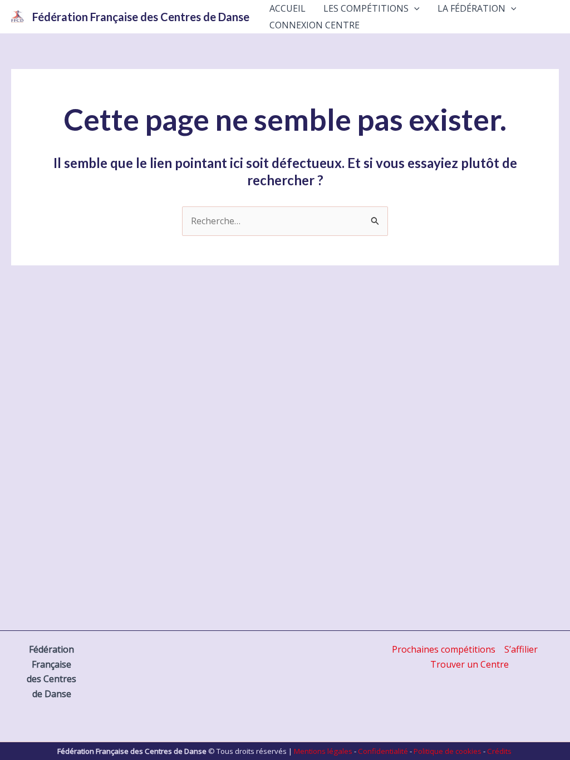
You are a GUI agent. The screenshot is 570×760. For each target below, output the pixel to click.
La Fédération (471, 8)
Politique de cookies (447, 751)
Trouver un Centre (469, 664)
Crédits (499, 751)
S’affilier (521, 649)
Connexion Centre (314, 25)
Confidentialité (383, 751)
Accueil (287, 8)
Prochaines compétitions (443, 649)
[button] (414, 8)
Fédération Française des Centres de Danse (140, 16)
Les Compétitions (366, 8)
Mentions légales (323, 751)
